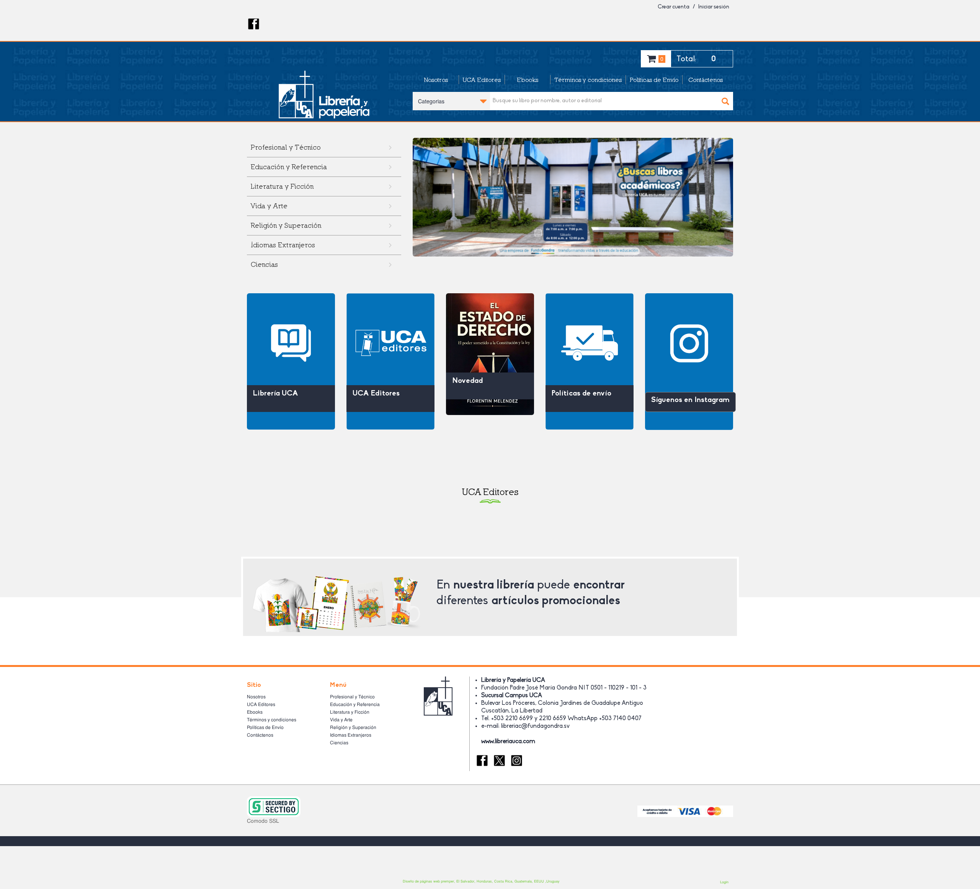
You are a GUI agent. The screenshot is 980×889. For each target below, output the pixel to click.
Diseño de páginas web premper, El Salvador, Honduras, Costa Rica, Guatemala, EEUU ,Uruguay (481, 881)
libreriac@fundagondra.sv (535, 726)
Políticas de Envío (654, 79)
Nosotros (436, 79)
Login (724, 882)
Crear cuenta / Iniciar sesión (693, 7)
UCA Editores (482, 79)
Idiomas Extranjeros (283, 245)
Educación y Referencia (289, 167)
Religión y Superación (286, 225)
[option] (573, 197)
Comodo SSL (263, 820)
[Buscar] (725, 101)
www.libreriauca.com (508, 742)
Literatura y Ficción (282, 186)
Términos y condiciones (588, 79)
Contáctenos (705, 79)
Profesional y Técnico (352, 697)
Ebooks (527, 79)
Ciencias (264, 264)
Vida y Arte (269, 206)
